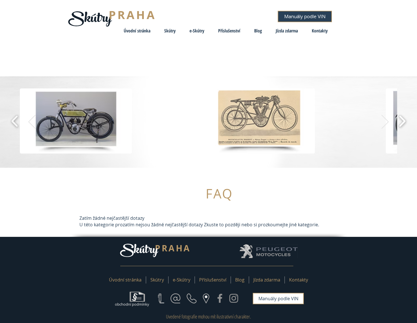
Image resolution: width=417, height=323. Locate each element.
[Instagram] (234, 298)
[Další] (385, 122)
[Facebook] (220, 298)
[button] (167, 30)
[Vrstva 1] (208, 153)
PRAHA (132, 15)
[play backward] (15, 121)
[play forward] (402, 121)
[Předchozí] (31, 122)
